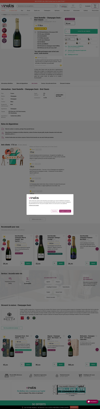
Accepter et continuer (65, 211)
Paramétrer (54, 211)
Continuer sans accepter (34, 205)
